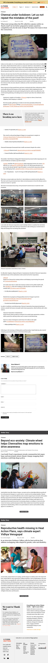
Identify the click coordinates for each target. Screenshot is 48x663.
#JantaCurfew (12, 104)
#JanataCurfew (21, 150)
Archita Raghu (6, 537)
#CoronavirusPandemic (26, 104)
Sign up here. (34, 638)
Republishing (33, 648)
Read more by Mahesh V (17, 371)
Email (2, 402)
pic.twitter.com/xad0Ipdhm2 (27, 321)
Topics (21, 7)
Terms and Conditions (32, 647)
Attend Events (24, 649)
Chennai (3, 11)
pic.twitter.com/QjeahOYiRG (10, 138)
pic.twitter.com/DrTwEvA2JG (35, 169)
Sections (27, 7)
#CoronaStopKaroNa (38, 104)
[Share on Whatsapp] (45, 68)
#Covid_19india (14, 106)
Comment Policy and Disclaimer (32, 651)
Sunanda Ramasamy (19, 450)
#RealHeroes (8, 286)
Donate (42, 7)
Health (31, 21)
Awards (17, 647)
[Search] (46, 7)
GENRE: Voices (15, 356)
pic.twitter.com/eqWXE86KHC (33, 150)
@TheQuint (6, 106)
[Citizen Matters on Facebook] (8, 654)
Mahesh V (5, 21)
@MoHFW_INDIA (20, 169)
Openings (18, 648)
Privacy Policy (33, 645)
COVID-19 (8, 356)
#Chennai (23, 97)
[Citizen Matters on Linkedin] (4, 658)
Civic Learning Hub (26, 651)
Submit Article (35, 7)
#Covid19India (10, 321)
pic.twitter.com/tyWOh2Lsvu (10, 300)
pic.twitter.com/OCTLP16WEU (18, 288)
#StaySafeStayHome (26, 298)
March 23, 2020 (20, 324)
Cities (14, 7)
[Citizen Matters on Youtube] (8, 658)
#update (5, 163)
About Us (18, 645)
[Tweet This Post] (45, 66)
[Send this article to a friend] (45, 64)
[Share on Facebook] (45, 71)
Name (2, 396)
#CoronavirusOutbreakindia (23, 137)
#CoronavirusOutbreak (9, 298)
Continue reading (24, 511)
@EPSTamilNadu (18, 163)
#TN (43, 163)
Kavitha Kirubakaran (8, 450)
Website (3, 407)
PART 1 (35, 2)
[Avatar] (5, 368)
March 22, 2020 (22, 129)
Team (17, 646)
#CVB (26, 169)
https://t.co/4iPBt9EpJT (18, 165)
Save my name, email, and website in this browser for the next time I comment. (17, 413)
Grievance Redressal (32, 654)
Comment (3, 383)
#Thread (5, 277)
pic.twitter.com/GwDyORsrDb (25, 106)
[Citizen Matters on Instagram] (4, 654)
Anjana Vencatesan (33, 450)
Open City (25, 653)
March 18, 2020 (25, 303)
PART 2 (42, 2)
